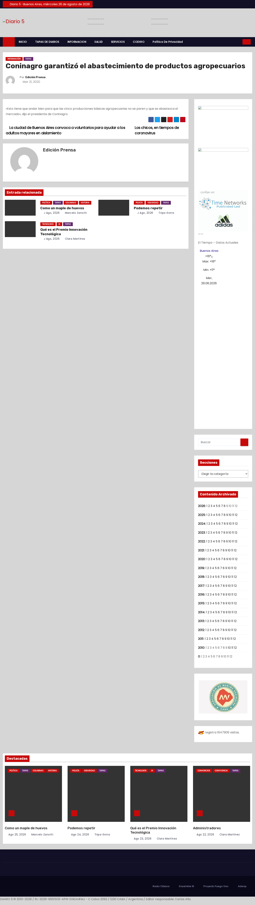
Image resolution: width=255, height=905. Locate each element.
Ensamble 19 (186, 886)
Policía (139, 202)
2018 (201, 577)
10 (230, 515)
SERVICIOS (118, 42)
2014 (201, 612)
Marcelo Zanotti (75, 213)
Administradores (207, 828)
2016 (201, 594)
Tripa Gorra (166, 213)
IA (59, 224)
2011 (200, 639)
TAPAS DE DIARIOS (47, 42)
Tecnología (48, 224)
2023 (201, 532)
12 (236, 515)
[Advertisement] (223, 356)
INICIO (23, 42)
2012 (201, 630)
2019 (201, 568)
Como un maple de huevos (62, 208)
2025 (201, 515)
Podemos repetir (148, 208)
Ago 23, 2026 (142, 838)
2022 (201, 541)
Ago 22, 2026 (205, 834)
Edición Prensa (35, 77)
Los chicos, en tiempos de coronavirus (157, 130)
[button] (238, 42)
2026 (201, 506)
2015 (201, 603)
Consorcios (204, 770)
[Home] (9, 42)
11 (233, 515)
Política (46, 202)
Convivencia (221, 770)
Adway (242, 886)
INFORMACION (77, 42)
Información (14, 58)
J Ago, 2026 (51, 213)
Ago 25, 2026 (17, 834)
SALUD (98, 42)
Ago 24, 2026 (80, 834)
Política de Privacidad (168, 42)
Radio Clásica (161, 886)
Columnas (71, 202)
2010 (201, 648)
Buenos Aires (209, 251)
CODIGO (138, 42)
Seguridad (152, 202)
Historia (85, 202)
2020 (201, 559)
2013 (201, 621)
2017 (201, 586)
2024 (201, 524)
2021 (201, 550)
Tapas (28, 58)
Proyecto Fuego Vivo (215, 886)
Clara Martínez (74, 239)
